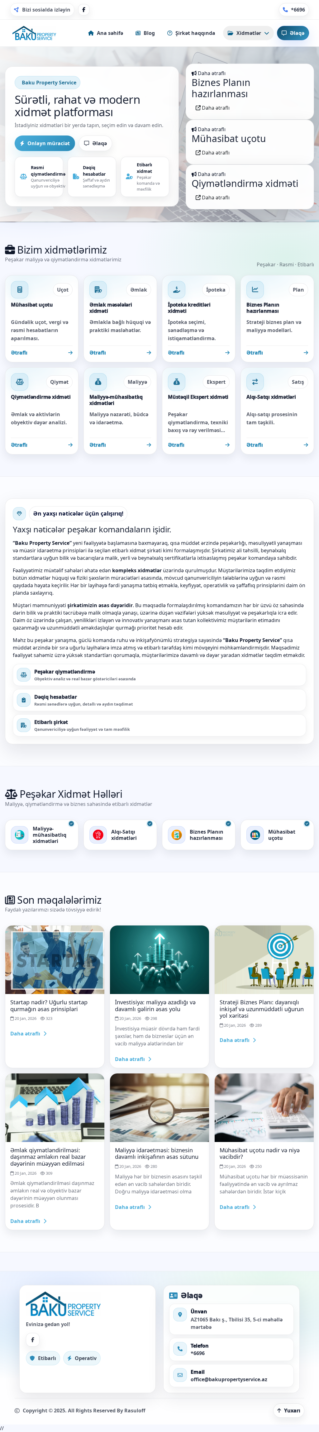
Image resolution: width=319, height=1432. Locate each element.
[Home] (34, 33)
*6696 (198, 1353)
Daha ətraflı (215, 107)
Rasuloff (134, 1410)
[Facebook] (83, 9)
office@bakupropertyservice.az (229, 1379)
